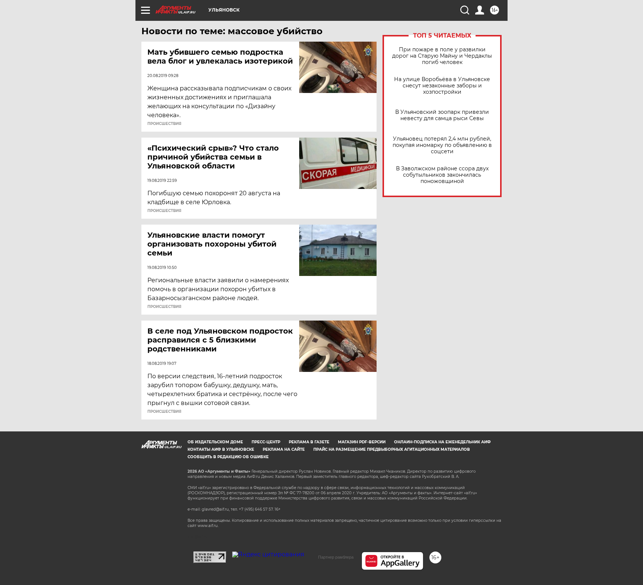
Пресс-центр (266, 442)
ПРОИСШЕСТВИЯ (164, 124)
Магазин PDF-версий (362, 442)
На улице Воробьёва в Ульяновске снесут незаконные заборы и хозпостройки (442, 85)
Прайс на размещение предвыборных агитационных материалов (391, 449)
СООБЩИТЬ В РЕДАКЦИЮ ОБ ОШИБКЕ (228, 456)
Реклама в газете (309, 442)
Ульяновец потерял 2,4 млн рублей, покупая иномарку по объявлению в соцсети (442, 145)
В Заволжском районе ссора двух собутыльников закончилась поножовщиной (442, 174)
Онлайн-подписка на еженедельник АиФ (442, 442)
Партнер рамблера (336, 557)
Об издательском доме (215, 442)
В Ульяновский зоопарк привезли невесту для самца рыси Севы (442, 115)
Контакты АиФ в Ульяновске (221, 449)
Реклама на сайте (284, 449)
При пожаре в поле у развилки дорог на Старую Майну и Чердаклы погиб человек (442, 55)
